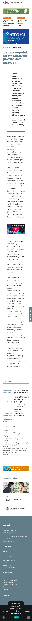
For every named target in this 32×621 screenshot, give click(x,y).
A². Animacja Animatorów (18, 402)
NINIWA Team (6, 17)
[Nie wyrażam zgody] (22, 610)
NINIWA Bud (7, 563)
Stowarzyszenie (8, 582)
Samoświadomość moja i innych (14, 499)
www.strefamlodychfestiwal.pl (18, 361)
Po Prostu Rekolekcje (21, 390)
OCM (4, 554)
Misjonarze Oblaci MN (10, 584)
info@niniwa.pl (11, 533)
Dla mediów (7, 587)
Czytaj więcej (26, 382)
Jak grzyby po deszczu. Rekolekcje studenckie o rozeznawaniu (21, 397)
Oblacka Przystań (9, 567)
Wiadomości (17, 47)
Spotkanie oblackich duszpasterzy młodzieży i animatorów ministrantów (20, 408)
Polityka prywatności (10, 580)
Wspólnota (6, 551)
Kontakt (5, 589)
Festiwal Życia (7, 558)
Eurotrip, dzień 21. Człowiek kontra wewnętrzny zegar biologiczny (22, 24)
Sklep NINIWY (7, 565)
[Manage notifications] (3, 617)
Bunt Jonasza (18, 413)
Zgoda (16, 617)
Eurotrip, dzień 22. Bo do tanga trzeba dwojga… (8, 22)
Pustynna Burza (19, 415)
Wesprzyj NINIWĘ (30, 314)
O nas (5, 578)
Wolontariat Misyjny (9, 560)
